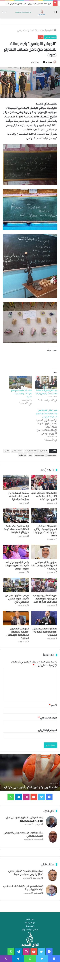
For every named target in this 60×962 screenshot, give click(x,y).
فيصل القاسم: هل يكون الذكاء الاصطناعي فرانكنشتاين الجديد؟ (23, 887)
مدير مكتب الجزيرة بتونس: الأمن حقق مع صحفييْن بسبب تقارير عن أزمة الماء (45, 598)
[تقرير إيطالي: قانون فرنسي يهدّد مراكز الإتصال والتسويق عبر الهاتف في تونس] (44, 425)
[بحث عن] (56, 13)
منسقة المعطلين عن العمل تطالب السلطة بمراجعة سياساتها (18, 496)
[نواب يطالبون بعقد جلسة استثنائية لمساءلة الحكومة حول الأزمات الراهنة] (16, 515)
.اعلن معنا (30, 926)
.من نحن (30, 919)
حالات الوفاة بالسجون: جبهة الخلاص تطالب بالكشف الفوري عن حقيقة (44, 496)
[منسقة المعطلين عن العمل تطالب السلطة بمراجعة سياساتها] (16, 482)
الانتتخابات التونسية (30, 451)
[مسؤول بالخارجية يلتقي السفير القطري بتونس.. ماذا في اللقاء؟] (44, 552)
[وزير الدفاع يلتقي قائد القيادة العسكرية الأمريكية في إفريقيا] (46, 382)
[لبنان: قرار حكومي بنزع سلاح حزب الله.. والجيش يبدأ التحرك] (20, 382)
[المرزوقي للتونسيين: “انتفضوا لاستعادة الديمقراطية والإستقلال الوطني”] (16, 618)
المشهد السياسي (25, 30)
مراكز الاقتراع (22, 455)
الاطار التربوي (43, 451)
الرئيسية (49, 30)
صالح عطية (37, 825)
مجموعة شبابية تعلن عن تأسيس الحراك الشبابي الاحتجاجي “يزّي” (17, 598)
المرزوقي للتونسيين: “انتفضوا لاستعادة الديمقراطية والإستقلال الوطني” (17, 633)
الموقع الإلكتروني (47, 730)
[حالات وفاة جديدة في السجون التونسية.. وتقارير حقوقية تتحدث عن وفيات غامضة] (44, 515)
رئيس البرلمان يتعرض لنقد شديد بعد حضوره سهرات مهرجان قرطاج (17, 565)
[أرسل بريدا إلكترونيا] (44, 62)
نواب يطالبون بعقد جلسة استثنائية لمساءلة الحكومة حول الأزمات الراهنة (16, 529)
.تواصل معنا (30, 922)
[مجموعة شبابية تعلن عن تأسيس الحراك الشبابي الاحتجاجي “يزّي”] (16, 585)
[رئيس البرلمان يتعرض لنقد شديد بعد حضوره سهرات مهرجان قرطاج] (16, 552)
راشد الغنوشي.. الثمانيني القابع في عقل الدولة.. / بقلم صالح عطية (24, 819)
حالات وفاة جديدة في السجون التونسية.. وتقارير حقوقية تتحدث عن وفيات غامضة (45, 531)
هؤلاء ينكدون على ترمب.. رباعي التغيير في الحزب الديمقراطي (23, 834)
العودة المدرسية (39, 455)
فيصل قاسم (37, 893)
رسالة (30, 455)
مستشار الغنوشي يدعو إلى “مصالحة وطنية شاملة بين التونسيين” (44, 631)
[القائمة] (4, 13)
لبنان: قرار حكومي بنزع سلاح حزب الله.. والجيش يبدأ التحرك (21, 393)
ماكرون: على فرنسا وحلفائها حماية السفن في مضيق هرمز (33, 785)
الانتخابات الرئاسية (17, 451)
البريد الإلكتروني (47, 718)
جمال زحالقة (37, 878)
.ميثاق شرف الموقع (30, 929)
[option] (30, 772)
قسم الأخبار (48, 62)
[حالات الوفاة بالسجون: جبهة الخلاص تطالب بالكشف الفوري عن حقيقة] (44, 482)
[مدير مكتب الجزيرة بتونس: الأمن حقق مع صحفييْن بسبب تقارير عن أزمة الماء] (44, 585)
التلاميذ (7, 451)
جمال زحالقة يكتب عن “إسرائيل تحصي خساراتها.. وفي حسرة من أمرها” (25, 872)
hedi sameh (37, 840)
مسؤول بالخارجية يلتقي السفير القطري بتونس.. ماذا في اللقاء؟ (44, 565)
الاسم (53, 705)
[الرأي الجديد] (30, 12)
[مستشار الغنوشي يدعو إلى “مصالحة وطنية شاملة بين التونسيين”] (44, 618)
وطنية (39, 30)
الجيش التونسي (52, 455)
